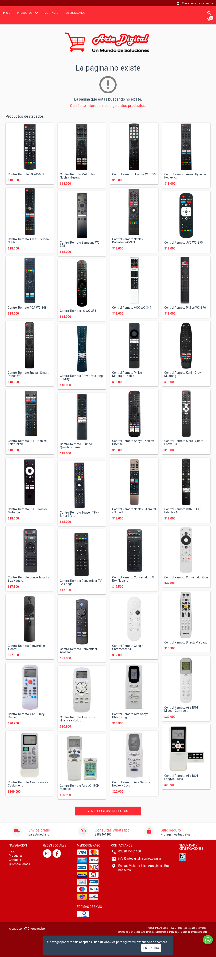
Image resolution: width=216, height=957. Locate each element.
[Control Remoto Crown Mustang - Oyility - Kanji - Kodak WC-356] (82, 348)
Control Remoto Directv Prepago (185, 642)
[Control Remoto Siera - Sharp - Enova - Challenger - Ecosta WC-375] (186, 413)
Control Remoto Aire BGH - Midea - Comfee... (182, 709)
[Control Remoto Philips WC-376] (186, 280)
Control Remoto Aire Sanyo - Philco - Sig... (131, 716)
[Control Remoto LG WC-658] (30, 147)
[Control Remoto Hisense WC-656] (134, 147)
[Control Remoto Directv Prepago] (186, 615)
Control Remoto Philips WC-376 (185, 307)
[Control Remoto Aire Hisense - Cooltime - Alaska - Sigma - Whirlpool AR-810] (30, 755)
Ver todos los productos (108, 811)
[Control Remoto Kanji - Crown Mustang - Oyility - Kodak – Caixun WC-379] (186, 345)
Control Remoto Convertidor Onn (186, 577)
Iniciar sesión (205, 3)
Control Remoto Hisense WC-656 (134, 174)
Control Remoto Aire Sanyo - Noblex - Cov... (131, 784)
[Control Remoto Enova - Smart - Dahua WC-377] (30, 345)
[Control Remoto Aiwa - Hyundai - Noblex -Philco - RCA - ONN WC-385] (186, 147)
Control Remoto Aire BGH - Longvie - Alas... (182, 777)
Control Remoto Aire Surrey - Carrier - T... (27, 716)
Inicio (6, 12)
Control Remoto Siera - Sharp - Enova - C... (184, 442)
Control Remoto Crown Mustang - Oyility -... (81, 377)
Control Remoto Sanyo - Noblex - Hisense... (133, 442)
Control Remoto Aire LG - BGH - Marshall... (80, 787)
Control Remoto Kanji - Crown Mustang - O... (183, 374)
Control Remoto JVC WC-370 (183, 242)
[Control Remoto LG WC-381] (82, 283)
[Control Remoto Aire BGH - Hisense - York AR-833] (82, 690)
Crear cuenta (189, 3)
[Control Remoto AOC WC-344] (134, 280)
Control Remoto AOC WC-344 (131, 307)
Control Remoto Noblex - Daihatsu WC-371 (128, 241)
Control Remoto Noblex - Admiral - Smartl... (134, 511)
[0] (209, 21)
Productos (25, 12)
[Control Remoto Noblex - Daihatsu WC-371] (134, 212)
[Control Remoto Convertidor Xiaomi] (30, 618)
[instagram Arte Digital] (47, 853)
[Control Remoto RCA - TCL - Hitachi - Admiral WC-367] (186, 482)
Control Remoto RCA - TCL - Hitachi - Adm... (182, 511)
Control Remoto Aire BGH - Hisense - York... (77, 719)
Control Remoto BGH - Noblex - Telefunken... (28, 442)
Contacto (51, 12)
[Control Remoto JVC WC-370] (186, 215)
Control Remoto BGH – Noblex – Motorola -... (29, 511)
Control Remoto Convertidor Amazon (78, 651)
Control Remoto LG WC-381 (78, 310)
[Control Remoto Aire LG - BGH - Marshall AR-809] (82, 758)
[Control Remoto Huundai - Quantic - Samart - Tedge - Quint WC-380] (82, 417)
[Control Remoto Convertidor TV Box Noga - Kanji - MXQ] (30, 550)
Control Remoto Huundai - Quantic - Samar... (77, 446)
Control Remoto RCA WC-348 (27, 307)
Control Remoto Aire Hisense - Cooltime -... (28, 784)
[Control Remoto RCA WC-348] (30, 280)
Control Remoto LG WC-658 (26, 174)
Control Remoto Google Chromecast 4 (127, 647)
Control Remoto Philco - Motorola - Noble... (128, 374)
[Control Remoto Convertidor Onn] (186, 550)
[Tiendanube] (27, 930)
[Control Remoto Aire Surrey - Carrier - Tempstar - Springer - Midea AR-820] (30, 687)
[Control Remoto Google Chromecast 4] (134, 618)
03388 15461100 (129, 851)
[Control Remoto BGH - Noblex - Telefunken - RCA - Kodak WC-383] (30, 413)
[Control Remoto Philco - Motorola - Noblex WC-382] (134, 345)
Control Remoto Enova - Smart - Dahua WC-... (29, 374)
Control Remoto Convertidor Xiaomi (26, 647)
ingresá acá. (173, 932)
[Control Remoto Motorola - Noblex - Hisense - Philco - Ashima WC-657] (82, 147)
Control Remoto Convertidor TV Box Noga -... (29, 579)
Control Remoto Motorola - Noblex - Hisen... (77, 176)
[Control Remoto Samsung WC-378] (82, 215)
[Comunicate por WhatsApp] (208, 939)
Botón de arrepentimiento (194, 932)
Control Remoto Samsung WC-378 (80, 244)
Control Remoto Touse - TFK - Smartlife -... (79, 514)
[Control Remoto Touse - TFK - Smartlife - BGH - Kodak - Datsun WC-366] (82, 485)
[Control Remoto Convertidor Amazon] (82, 621)
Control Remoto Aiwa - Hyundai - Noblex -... (186, 176)
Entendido (151, 948)
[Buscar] (209, 13)
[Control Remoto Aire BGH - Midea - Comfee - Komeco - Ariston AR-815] (186, 680)
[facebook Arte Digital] (57, 853)
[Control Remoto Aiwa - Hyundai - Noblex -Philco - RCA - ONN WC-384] (30, 212)
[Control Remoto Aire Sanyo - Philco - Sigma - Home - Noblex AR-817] (134, 687)
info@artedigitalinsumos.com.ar (139, 858)
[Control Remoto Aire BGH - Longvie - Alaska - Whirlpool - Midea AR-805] (186, 748)
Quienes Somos (75, 12)
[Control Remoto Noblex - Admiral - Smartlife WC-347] (134, 482)
